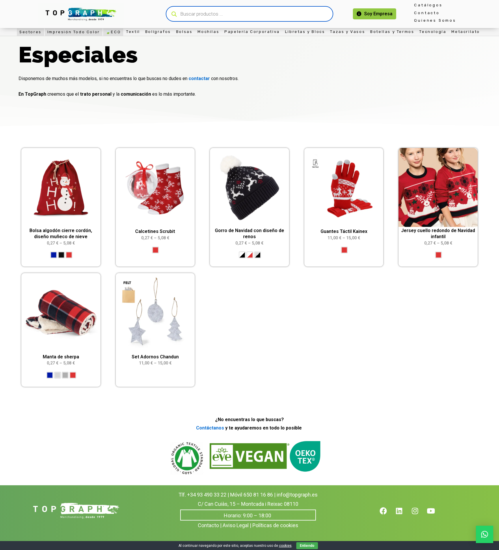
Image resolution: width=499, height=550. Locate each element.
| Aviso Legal (234, 525)
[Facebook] (387, 514)
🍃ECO (113, 32)
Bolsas (184, 31)
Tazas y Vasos (347, 31)
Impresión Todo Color (73, 32)
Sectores (30, 32)
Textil (133, 31)
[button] (484, 534)
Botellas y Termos (392, 31)
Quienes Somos (435, 20)
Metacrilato (465, 31)
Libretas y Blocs (305, 31)
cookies (285, 546)
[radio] (54, 255)
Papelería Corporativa (252, 31)
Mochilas (208, 31)
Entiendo (307, 546)
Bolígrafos (158, 31)
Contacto (427, 13)
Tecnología (432, 31)
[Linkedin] (403, 514)
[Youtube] (434, 514)
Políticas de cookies (275, 525)
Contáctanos (210, 428)
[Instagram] (419, 514)
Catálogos (428, 5)
